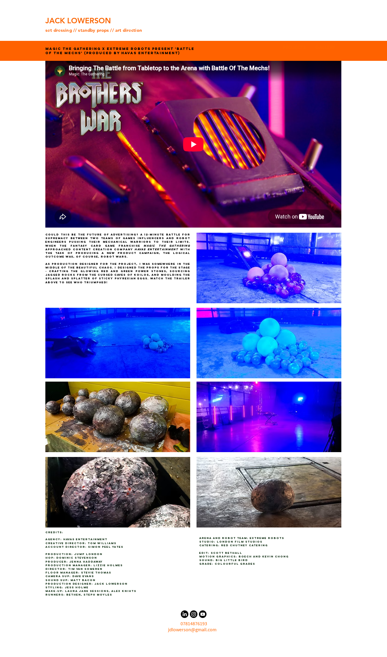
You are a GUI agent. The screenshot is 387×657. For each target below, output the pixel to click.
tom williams (102, 543)
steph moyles (97, 594)
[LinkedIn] (184, 614)
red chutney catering (244, 545)
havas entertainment (85, 539)
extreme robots (267, 538)
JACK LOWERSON (78, 20)
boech (245, 556)
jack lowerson (111, 583)
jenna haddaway (86, 561)
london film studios (239, 541)
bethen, (74, 594)
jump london (88, 554)
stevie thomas (96, 572)
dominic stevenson (76, 557)
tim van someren (85, 568)
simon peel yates (105, 546)
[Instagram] (193, 614)
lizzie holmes (108, 565)
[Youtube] (203, 614)
